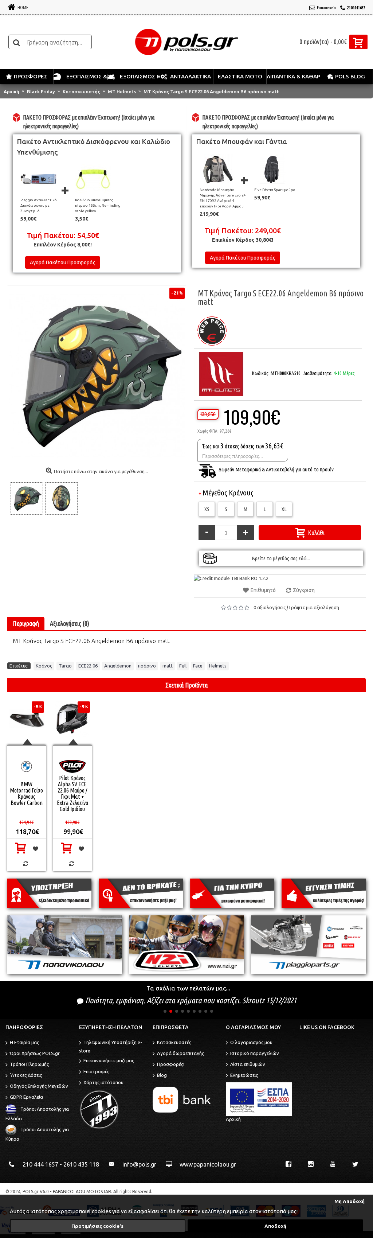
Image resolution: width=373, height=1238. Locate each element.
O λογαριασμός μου (251, 1042)
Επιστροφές (96, 1071)
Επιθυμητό (263, 590)
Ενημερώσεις (244, 1075)
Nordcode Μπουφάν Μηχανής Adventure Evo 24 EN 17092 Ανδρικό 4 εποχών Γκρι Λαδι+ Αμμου (223, 198)
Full (182, 665)
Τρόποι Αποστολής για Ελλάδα (37, 1114)
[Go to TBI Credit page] (231, 578)
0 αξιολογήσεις (270, 607)
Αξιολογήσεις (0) (69, 623)
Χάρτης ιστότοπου (103, 1082)
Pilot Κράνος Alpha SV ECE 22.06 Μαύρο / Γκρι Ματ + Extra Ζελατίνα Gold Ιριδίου (72, 793)
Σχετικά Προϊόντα (186, 685)
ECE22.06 (88, 665)
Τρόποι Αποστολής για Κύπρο (37, 1134)
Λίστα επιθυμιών (247, 1064)
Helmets (218, 665)
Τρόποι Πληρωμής (29, 1064)
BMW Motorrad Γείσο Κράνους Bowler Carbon (26, 793)
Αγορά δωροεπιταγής (180, 1053)
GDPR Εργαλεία (26, 1097)
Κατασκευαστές (174, 1042)
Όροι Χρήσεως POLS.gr (35, 1053)
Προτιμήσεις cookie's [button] (97, 1226)
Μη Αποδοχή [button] (349, 1201)
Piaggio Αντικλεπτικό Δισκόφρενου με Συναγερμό (38, 205)
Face (198, 665)
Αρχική (233, 1119)
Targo (65, 665)
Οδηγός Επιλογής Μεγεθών (39, 1086)
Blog (162, 1075)
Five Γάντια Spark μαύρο (274, 190)
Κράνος (44, 665)
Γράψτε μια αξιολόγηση (314, 607)
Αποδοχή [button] (275, 1226)
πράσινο (147, 665)
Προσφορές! (170, 1064)
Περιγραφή (26, 623)
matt (167, 665)
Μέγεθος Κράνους (228, 492)
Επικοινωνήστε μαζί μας (108, 1060)
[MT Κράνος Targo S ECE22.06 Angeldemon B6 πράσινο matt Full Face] (27, 498)
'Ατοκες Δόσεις (26, 1075)
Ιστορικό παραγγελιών (254, 1053)
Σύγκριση (304, 590)
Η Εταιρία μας (24, 1042)
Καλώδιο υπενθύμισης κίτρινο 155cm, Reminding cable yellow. (98, 205)
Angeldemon (117, 665)
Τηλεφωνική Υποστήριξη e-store (110, 1047)
